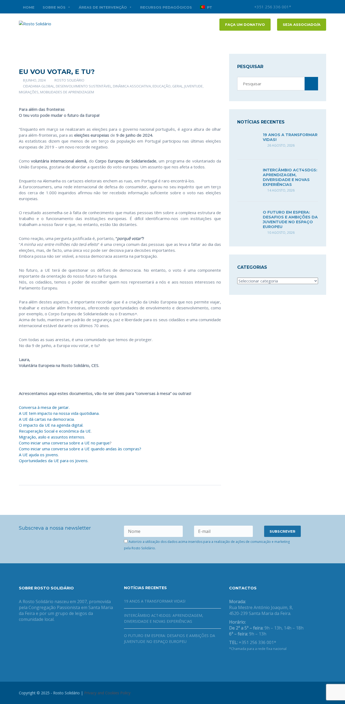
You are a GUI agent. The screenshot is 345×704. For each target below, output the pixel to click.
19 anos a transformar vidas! (154, 601)
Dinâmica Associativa (132, 86)
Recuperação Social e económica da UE (55, 431)
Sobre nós (54, 7)
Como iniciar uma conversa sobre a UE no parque (64, 442)
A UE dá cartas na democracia (46, 419)
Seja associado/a (301, 24)
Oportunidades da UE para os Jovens (53, 460)
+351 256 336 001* (272, 6)
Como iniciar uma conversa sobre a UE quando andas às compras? (80, 448)
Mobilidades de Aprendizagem (67, 92)
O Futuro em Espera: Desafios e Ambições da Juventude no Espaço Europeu (290, 219)
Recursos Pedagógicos (166, 7)
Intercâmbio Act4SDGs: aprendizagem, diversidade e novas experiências (290, 177)
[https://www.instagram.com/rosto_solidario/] (256, 663)
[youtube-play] (314, 6)
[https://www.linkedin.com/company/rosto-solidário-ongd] (239, 663)
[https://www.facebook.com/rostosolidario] (230, 663)
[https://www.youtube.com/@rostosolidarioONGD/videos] (248, 663)
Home (28, 7)
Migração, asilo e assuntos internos (51, 437)
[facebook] (306, 6)
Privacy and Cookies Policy (107, 692)
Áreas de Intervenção (103, 7)
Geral (177, 86)
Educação (162, 86)
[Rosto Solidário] (35, 23)
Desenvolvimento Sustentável (83, 86)
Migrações (29, 92)
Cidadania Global (38, 86)
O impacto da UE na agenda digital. (51, 425)
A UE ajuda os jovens (38, 454)
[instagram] (298, 6)
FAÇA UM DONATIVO (245, 24)
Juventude (193, 86)
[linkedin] (322, 6)
